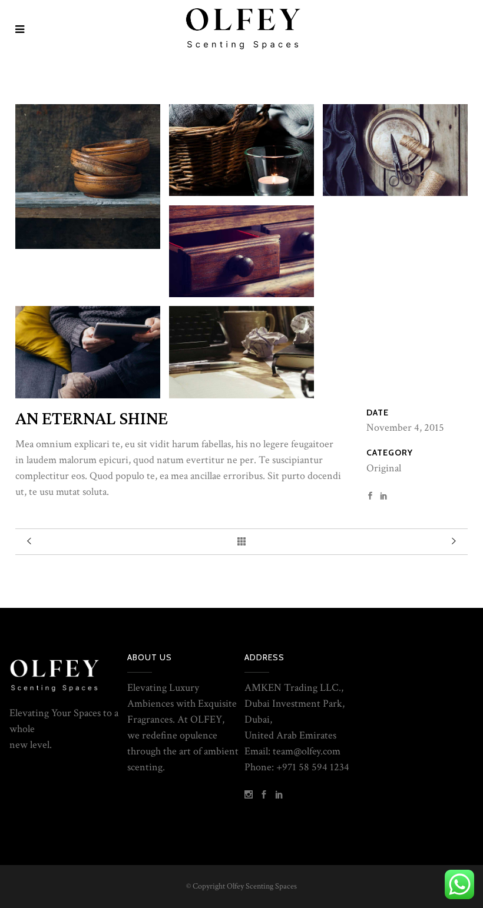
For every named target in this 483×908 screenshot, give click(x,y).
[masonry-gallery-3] (241, 251)
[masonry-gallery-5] (241, 150)
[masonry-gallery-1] (241, 352)
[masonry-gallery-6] (87, 176)
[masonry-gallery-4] (395, 150)
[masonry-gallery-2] (87, 352)
